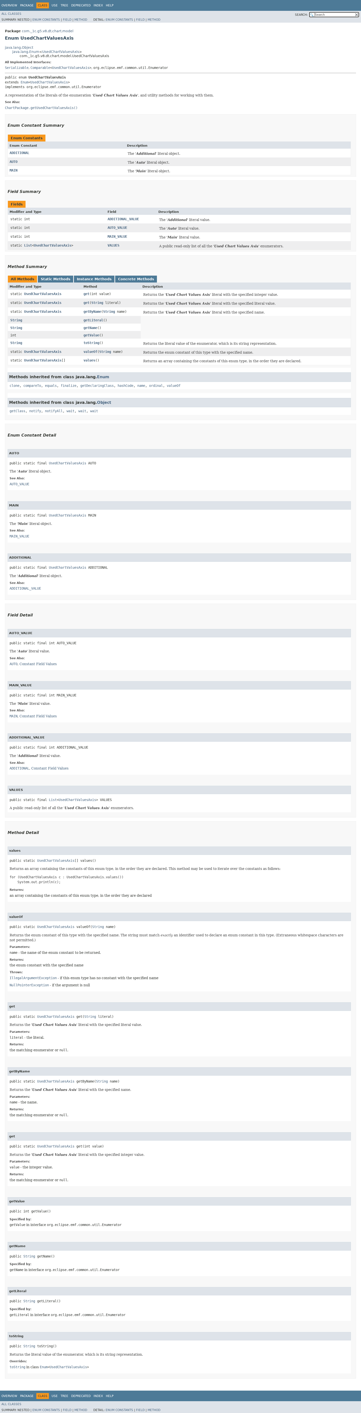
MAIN (13, 170)
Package (27, 5)
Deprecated (81, 5)
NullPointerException (29, 985)
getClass (17, 411)
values (89, 360)
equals (51, 386)
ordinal (156, 386)
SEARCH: (301, 14)
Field (67, 19)
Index (98, 5)
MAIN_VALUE (117, 236)
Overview (9, 5)
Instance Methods (94, 279)
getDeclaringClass (97, 386)
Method (80, 19)
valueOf (90, 352)
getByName (92, 312)
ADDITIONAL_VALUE (123, 219)
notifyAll (54, 411)
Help (109, 5)
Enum (24, 82)
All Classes (11, 14)
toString (91, 343)
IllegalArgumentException (33, 978)
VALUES (113, 245)
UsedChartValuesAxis (60, 52)
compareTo (32, 386)
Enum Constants (46, 19)
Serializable (16, 68)
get (86, 294)
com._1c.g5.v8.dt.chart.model (47, 31)
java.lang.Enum (25, 52)
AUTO (13, 162)
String (97, 303)
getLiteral (93, 320)
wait (70, 411)
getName (90, 328)
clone (14, 386)
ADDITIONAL (19, 153)
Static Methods (55, 279)
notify (35, 411)
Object (104, 402)
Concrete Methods (136, 279)
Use (55, 5)
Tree (64, 5)
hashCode (125, 386)
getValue (91, 335)
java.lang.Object (19, 47)
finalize (68, 386)
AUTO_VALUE (117, 228)
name (141, 386)
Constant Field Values (38, 664)
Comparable (40, 68)
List (28, 245)
